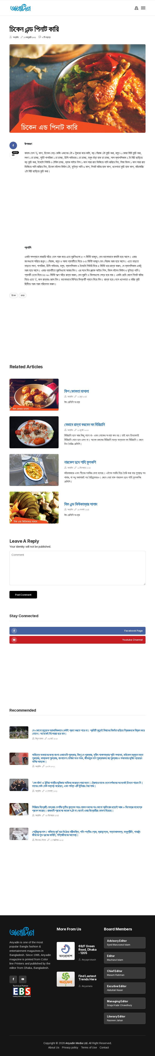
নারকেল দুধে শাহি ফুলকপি (80, 462)
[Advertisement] (85, 204)
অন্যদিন (70, 396)
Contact (104, 1047)
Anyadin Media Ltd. (76, 1043)
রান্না (22, 295)
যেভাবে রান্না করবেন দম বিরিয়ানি (84, 424)
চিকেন (14, 295)
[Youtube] (77, 640)
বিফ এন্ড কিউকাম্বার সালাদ (80, 504)
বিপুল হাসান (39, 738)
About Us (53, 1047)
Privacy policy (70, 1047)
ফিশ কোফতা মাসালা (76, 391)
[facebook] (77, 631)
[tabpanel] (77, 88)
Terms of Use (89, 1047)
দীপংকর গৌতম (40, 839)
